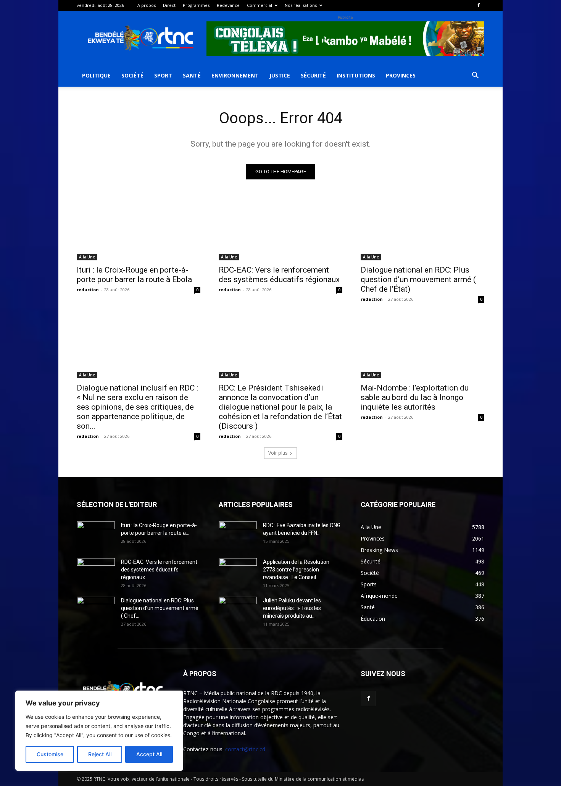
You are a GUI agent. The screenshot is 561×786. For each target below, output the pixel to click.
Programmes (196, 5)
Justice (279, 75)
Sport (163, 75)
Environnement (235, 75)
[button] (475, 76)
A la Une (87, 257)
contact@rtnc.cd (245, 749)
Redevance (228, 5)
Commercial (259, 5)
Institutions (356, 75)
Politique (96, 75)
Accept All (149, 754)
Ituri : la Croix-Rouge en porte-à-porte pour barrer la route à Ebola (134, 274)
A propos (146, 5)
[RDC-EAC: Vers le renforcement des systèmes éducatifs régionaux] (280, 229)
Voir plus (277, 453)
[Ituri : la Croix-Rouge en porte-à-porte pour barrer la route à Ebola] (138, 229)
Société (132, 75)
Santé (192, 75)
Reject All (99, 754)
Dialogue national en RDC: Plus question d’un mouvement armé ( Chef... (159, 608)
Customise (50, 754)
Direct (169, 5)
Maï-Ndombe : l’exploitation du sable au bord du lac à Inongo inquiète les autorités (415, 397)
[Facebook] (478, 5)
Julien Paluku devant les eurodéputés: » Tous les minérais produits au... (292, 608)
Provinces (401, 75)
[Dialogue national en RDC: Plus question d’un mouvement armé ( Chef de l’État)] (422, 229)
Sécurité (313, 75)
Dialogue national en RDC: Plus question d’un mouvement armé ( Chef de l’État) (418, 279)
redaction (88, 289)
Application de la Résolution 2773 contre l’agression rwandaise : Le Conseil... (296, 569)
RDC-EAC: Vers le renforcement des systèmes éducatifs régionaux (279, 274)
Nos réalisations (301, 5)
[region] (99, 731)
